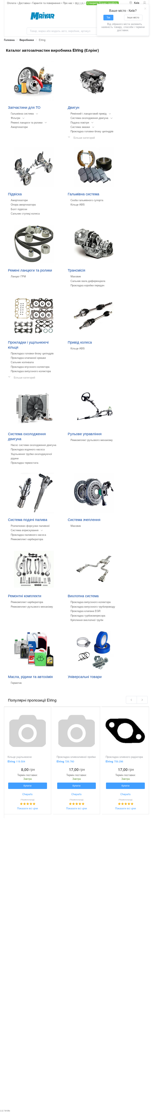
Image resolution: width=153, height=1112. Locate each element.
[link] (9, 40)
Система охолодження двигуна (89, 118)
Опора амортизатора (23, 204)
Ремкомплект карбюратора (27, 539)
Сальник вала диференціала (88, 281)
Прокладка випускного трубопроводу (93, 606)
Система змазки (80, 127)
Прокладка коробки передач (87, 285)
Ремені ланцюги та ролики (26, 122)
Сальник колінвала (22, 362)
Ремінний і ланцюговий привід (89, 113)
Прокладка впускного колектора (30, 367)
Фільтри (15, 118)
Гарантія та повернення (46, 3)
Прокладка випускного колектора (31, 371)
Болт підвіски (19, 209)
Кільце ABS (78, 204)
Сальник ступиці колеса (25, 213)
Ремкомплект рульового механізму (92, 440)
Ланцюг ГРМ (18, 276)
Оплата (12, 3)
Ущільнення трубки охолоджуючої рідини (31, 456)
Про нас (68, 3)
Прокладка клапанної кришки (28, 358)
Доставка (24, 3)
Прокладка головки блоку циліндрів (92, 131)
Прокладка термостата (24, 463)
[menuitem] (134, 3)
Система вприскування (24, 530)
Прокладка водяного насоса (28, 449)
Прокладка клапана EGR (85, 611)
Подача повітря (80, 122)
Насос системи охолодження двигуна (33, 445)
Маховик (76, 276)
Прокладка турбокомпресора (88, 615)
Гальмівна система (22, 113)
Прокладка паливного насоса (28, 535)
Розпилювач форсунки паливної (30, 526)
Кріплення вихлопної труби (87, 620)
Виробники (27, 40)
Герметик (16, 683)
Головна (9, 40)
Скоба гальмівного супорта (87, 200)
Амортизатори (19, 127)
